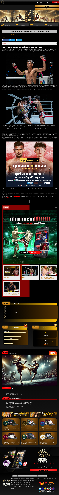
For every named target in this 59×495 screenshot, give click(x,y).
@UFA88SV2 (56, 2)
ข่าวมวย (20, 9)
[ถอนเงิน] (46, 24)
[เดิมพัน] (31, 24)
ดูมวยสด (5, 6)
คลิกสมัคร (7, 24)
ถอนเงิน (49, 24)
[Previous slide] (39, 333)
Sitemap (12, 488)
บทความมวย (16, 6)
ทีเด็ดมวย (30, 6)
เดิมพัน (35, 24)
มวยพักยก (24, 277)
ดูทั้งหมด (55, 207)
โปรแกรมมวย (6, 9)
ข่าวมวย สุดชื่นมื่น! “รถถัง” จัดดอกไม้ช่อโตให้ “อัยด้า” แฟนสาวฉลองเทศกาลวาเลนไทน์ (48, 278)
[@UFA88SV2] (52, 2)
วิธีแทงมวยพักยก (6, 277)
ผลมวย (30, 9)
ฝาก (20, 24)
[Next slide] (52, 333)
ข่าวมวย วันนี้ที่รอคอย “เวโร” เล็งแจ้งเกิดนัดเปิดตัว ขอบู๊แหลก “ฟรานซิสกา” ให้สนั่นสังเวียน (11, 294)
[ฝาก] (17, 24)
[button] (5, 40)
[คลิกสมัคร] (2, 24)
